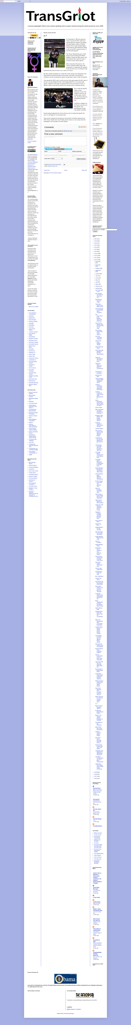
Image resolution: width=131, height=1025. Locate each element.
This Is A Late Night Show (98, 569)
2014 (95, 251)
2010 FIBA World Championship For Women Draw (99, 455)
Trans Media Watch (98, 853)
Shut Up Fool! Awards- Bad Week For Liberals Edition (99, 433)
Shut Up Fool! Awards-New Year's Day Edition (99, 746)
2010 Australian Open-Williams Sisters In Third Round (99, 476)
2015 (95, 249)
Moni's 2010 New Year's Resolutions (98, 728)
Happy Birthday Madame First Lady (99, 538)
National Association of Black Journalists (33, 425)
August (97, 273)
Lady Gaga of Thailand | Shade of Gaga (97, 933)
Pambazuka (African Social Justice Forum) (32, 436)
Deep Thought (32, 319)
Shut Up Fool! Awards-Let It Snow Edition (99, 645)
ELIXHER (31, 323)
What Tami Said (33, 379)
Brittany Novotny (98, 833)
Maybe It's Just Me (33, 338)
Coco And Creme (33, 403)
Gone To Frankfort (98, 542)
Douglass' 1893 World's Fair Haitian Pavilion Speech (99, 418)
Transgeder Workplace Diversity (97, 862)
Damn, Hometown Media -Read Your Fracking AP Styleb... (99, 403)
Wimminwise (32, 380)
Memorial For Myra (98, 376)
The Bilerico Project (32, 365)
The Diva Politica (33, 478)
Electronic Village (33, 321)
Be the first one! (68, 131)
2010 (95, 259)
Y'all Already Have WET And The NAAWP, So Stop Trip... (98, 448)
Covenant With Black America (32, 410)
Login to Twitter (68, 149)
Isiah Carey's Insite (33, 471)
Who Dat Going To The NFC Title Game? (99, 533)
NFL (56, 166)
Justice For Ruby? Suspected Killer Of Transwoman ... (99, 366)
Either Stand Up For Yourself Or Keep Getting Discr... (99, 699)
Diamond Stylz (96, 788)
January (98, 288)
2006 (95, 778)
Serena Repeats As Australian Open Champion (99, 310)
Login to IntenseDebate (48, 149)
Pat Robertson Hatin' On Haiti (98, 573)
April (97, 282)
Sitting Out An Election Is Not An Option (99, 501)
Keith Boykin (32, 336)
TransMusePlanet (97, 826)
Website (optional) (77, 151)
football (49, 166)
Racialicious (32, 350)
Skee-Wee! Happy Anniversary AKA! (98, 564)
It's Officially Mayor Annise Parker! (99, 712)
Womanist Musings (33, 382)
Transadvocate (97, 859)
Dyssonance (96, 799)
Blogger (72, 1013)
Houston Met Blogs (33, 467)
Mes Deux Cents (33, 340)
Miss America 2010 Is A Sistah (98, 301)
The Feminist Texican (32, 480)
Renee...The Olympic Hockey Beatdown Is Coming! (99, 718)
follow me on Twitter (33, 306)
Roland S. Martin (33, 476)
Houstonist (31, 469)
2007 (95, 776)
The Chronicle (32, 368)
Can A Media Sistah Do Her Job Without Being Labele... (98, 639)
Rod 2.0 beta (32, 354)
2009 (95, 772)
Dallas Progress (33, 465)
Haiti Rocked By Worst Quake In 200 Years (99, 583)
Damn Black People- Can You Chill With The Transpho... (99, 589)
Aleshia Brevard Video (99, 347)
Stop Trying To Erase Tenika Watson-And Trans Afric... (99, 496)
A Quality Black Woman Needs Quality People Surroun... (99, 630)
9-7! (96, 703)
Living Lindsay (96, 902)
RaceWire (31, 349)
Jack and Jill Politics (32, 329)
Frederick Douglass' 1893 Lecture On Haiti (99, 424)
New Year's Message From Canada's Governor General (98, 691)
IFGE (30, 417)
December (98, 261)
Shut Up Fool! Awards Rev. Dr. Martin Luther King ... (99, 558)
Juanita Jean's (32, 472)
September (98, 270)
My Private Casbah (33, 342)
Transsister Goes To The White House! (99, 305)
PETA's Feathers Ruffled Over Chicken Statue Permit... (99, 683)
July (97, 275)
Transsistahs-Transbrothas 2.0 (33, 452)
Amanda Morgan (97, 819)
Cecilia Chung (97, 835)
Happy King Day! (98, 524)
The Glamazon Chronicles (32, 483)
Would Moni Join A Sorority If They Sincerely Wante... (98, 551)
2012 (95, 255)
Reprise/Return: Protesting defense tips (97, 802)
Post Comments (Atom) (55, 172)
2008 (95, 774)
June (97, 278)
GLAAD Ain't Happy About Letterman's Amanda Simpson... (99, 676)
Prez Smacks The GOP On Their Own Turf (99, 295)
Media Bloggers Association (33, 420)
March (97, 284)
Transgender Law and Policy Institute (33, 449)
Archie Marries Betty (98, 608)
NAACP (31, 422)
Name (45, 151)
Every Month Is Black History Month (99, 670)
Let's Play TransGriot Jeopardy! (98, 337)
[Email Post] (64, 164)
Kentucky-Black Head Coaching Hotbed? (99, 650)
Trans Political (97, 855)
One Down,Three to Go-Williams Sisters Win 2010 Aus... (99, 318)
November (98, 265)
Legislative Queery (33, 474)
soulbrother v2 (32, 360)
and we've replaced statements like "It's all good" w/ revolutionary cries (33, 493)
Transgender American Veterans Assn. (33, 445)
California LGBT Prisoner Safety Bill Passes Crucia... (99, 507)
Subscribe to (47, 158)
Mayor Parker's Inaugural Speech (99, 707)
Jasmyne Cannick (33, 332)
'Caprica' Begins (99, 428)
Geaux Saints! (98, 407)
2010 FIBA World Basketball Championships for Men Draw (99, 463)
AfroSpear (31, 316)
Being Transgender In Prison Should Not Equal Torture (99, 603)
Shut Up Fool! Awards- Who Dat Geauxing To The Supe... (99, 326)
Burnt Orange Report (32, 463)
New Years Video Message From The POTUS (98, 740)
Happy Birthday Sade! (99, 545)
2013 (95, 253)
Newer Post (47, 170)
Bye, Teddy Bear (99, 576)
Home (65, 170)
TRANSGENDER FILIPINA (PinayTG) (97, 954)
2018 (95, 243)
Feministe (31, 327)
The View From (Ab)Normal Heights (97, 850)
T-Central (96, 843)
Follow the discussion (85, 127)
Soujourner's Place (33, 358)
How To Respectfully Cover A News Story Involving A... (99, 657)
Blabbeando (32, 318)
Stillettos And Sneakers (97, 840)
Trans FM (31, 442)
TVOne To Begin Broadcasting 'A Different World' (99, 380)
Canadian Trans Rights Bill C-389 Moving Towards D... (99, 752)
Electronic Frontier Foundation (33, 413)
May (97, 280)
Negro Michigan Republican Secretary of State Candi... (99, 469)
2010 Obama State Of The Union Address (99, 332)
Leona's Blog (96, 897)
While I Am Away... (97, 903)
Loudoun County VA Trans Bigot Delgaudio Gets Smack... (99, 387)
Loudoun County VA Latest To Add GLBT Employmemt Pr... (99, 395)
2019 (95, 241)
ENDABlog (31, 325)
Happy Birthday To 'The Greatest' (99, 529)
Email (59, 151)
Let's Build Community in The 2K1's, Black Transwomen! (99, 759)
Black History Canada (32, 396)
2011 (95, 257)
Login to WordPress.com (59, 149)
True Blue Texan (33, 486)
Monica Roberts (33, 87)
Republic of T (32, 352)
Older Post (84, 170)
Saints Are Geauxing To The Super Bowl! (99, 359)
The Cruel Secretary (31, 370)
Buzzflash (31, 401)
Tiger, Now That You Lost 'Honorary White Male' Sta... (99, 664)
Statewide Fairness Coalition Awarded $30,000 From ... (98, 515)
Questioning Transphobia (97, 837)
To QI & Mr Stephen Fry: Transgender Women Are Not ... (99, 596)
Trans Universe (97, 857)
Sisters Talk (31, 356)
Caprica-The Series (98, 579)
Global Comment (33, 415)
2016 (95, 247)
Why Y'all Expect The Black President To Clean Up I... (99, 411)
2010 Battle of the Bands (98, 372)
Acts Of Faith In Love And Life (32, 313)
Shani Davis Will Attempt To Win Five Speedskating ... (99, 353)
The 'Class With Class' (99, 291)
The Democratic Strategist (33, 440)
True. (94, 820)
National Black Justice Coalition (33, 429)
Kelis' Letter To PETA (98, 521)
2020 (95, 239)
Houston (53, 166)
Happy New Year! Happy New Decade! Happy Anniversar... (99, 766)
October (98, 268)
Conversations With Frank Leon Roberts (33, 406)
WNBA (30, 454)
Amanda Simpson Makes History (98, 733)
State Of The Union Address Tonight (98, 342)
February (98, 286)
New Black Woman (33, 344)
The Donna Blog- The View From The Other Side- (98, 846)
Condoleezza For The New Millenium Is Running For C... (99, 440)
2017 (95, 245)
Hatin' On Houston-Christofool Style (98, 490)
